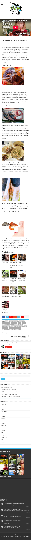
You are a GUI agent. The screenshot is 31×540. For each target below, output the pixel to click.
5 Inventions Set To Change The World (9, 389)
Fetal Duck (14, 322)
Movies (3, 428)
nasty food (5, 327)
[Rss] (15, 535)
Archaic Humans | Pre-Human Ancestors (9, 391)
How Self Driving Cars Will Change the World (10, 396)
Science (4, 439)
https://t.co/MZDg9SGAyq (10, 527)
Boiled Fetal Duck (13, 321)
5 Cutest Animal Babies (22, 295)
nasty (25, 326)
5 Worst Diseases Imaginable (20, 264)
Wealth (3, 442)
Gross (20, 43)
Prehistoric (4, 437)
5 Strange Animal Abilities (5, 295)
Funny (3, 418)
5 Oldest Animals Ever (5, 279)
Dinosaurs (4, 414)
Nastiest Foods (6, 326)
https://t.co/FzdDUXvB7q (9, 516)
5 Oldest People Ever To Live (11, 333)
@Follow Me (3, 500)
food (19, 322)
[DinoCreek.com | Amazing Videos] (15, 8)
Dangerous (4, 411)
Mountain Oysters (18, 324)
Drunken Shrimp (6, 322)
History (3, 423)
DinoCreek (5, 43)
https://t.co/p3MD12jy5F (9, 505)
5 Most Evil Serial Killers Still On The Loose (5, 311)
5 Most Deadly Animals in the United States (21, 280)
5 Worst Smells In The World (5, 263)
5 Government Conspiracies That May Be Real (18, 336)
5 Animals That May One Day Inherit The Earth (13, 281)
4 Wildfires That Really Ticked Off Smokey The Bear (13, 265)
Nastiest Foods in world (16, 326)
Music (3, 430)
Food (6, 38)
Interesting (24, 43)
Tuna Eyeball (17, 329)
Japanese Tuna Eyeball (7, 324)
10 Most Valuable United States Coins (13, 296)
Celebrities (4, 407)
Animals (4, 404)
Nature (3, 432)
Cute (3, 409)
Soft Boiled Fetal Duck (8, 329)
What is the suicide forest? (6, 387)
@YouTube (15, 509)
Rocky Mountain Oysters (15, 327)
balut (6, 321)
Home (3, 38)
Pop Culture (4, 435)
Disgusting (21, 321)
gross (24, 322)
